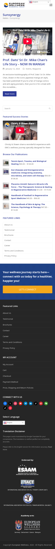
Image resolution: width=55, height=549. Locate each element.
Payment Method (10, 382)
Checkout (7, 376)
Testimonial (9, 230)
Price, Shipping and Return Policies (18, 387)
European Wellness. (20, 545)
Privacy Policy (10, 255)
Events (28, 69)
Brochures (8, 235)
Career (7, 245)
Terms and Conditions (14, 250)
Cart (4, 370)
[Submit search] (50, 108)
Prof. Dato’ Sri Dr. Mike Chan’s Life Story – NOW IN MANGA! (25, 62)
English (9, 423)
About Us (8, 224)
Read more (9, 93)
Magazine (36, 69)
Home (5, 18)
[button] (51, 5)
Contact (7, 240)
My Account (8, 364)
